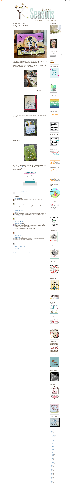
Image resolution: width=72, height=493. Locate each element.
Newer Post (15, 252)
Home (30, 252)
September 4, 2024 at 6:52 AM (19, 200)
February (53, 462)
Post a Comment (16, 248)
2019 (51, 470)
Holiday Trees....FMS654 (54, 443)
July (52, 455)
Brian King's (22, 166)
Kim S (16, 212)
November (53, 435)
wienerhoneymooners (18, 223)
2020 (51, 469)
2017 (51, 473)
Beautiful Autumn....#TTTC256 (54, 446)
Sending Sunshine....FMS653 (54, 449)
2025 (51, 431)
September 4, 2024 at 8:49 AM (19, 210)
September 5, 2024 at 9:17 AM (19, 215)
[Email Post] (26, 191)
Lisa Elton (16, 217)
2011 (51, 481)
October (53, 436)
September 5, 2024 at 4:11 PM (19, 229)
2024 (51, 432)
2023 (51, 465)
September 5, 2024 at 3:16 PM (19, 221)
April (52, 459)
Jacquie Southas (17, 231)
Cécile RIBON (17, 242)
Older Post (45, 252)
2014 (51, 477)
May (52, 458)
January (53, 463)
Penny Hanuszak (17, 237)
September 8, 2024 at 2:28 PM (19, 235)
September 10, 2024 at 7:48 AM (20, 246)
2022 (51, 466)
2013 (51, 478)
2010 (51, 482)
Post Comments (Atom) (32, 255)
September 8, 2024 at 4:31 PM (19, 240)
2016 (51, 474)
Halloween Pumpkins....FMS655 (54, 440)
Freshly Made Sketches (34, 168)
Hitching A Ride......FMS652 (54, 452)
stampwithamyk (17, 198)
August (53, 454)
